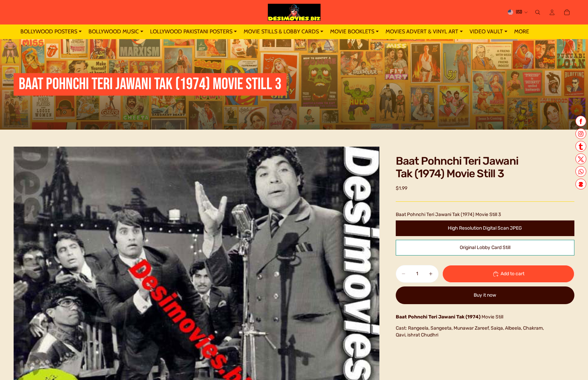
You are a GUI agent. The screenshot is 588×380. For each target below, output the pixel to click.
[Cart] (566, 12)
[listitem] (522, 31)
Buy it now (485, 295)
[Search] (537, 12)
